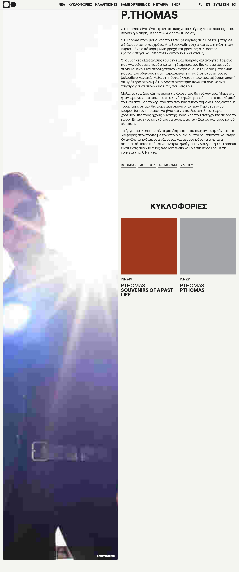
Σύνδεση (221, 4)
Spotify (186, 165)
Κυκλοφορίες (80, 4)
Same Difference (135, 4)
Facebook (147, 165)
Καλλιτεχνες (106, 4)
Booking (128, 165)
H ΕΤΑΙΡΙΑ (160, 4)
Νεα (62, 4)
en (208, 4)
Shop (175, 4)
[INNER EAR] (9, 4)
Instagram (167, 165)
